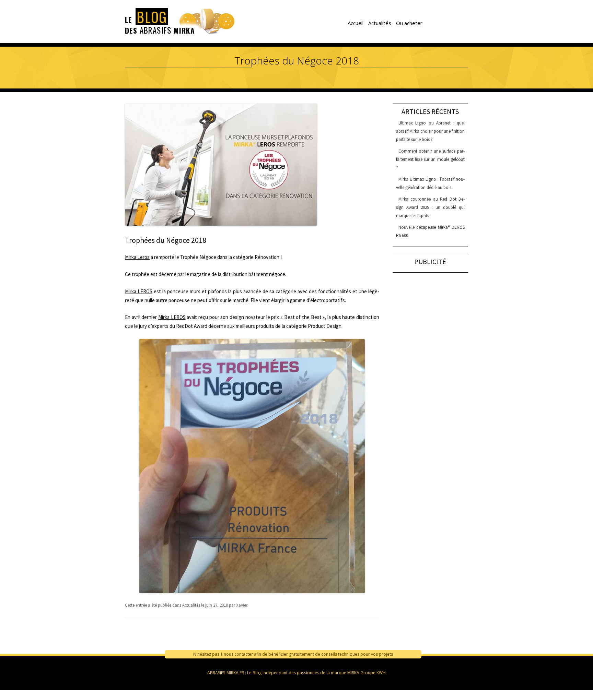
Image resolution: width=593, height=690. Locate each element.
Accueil (355, 23)
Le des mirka (160, 22)
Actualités (379, 23)
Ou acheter (409, 23)
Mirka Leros (137, 257)
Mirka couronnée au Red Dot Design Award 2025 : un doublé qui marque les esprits (430, 207)
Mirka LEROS (138, 291)
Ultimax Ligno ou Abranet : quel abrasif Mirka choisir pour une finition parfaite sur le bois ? (430, 131)
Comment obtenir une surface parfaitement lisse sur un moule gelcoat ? (430, 159)
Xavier (241, 605)
